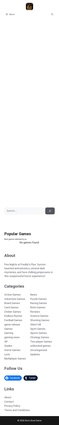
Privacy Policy (12, 405)
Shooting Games (39, 320)
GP (6, 341)
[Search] (50, 210)
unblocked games (40, 345)
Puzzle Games (38, 298)
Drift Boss (8, 80)
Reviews (35, 311)
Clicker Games (12, 311)
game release (12, 324)
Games (8, 328)
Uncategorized (38, 350)
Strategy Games (39, 337)
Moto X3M (8, 199)
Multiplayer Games (15, 358)
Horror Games (12, 350)
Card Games (11, 307)
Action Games (12, 294)
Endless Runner (13, 315)
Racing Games (38, 303)
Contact (9, 401)
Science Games (39, 315)
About (7, 397)
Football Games (13, 320)
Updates (35, 354)
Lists (7, 354)
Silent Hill (35, 324)
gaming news (12, 337)
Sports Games (38, 332)
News (33, 294)
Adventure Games (14, 298)
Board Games (12, 303)
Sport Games (37, 328)
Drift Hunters (10, 140)
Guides (8, 345)
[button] (52, 14)
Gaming (8, 332)
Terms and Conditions (17, 410)
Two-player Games (41, 341)
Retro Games (37, 307)
